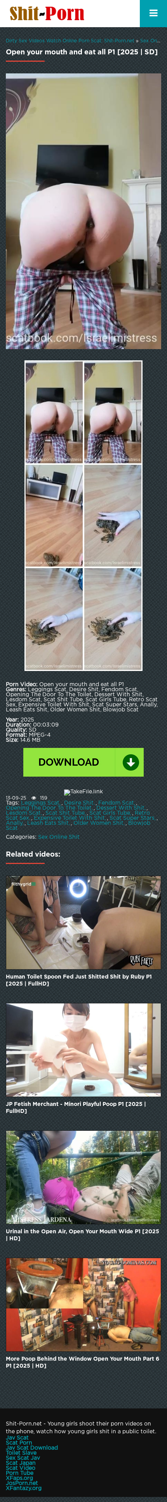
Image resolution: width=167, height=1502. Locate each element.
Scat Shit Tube (65, 813)
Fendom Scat (116, 803)
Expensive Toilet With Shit (69, 818)
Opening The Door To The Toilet (49, 808)
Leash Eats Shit (48, 823)
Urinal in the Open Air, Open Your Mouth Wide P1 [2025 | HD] (82, 1235)
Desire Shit (79, 803)
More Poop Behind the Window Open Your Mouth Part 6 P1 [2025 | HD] (82, 1362)
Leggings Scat (40, 803)
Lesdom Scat (23, 813)
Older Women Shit (98, 823)
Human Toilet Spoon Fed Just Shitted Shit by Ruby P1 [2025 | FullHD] (79, 980)
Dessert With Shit (120, 808)
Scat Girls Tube (109, 813)
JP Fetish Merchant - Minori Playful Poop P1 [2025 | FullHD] (76, 1108)
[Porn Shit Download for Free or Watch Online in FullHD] (48, 13)
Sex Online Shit (59, 837)
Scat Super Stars (132, 818)
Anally (14, 823)
